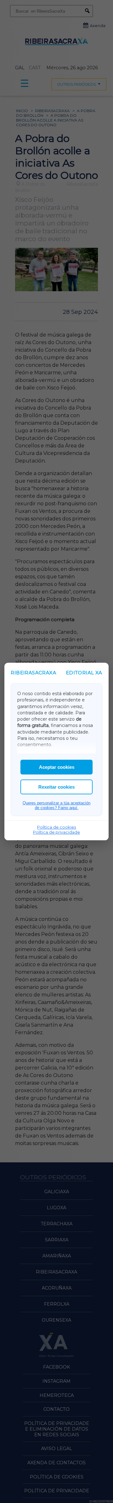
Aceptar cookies (56, 767)
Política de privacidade (56, 832)
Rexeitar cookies (56, 787)
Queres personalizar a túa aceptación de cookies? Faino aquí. (56, 805)
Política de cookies (56, 827)
